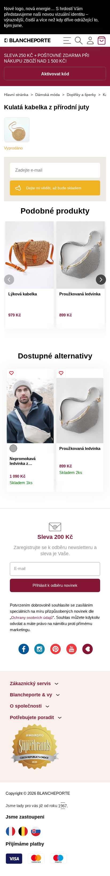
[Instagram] (39, 649)
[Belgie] (24, 831)
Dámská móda (47, 94)
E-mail (19, 568)
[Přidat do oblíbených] (11, 373)
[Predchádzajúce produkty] (9, 279)
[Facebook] (23, 649)
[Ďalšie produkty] (101, 279)
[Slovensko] (37, 831)
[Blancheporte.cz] (27, 40)
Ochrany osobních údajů (32, 617)
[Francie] (12, 831)
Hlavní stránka (16, 94)
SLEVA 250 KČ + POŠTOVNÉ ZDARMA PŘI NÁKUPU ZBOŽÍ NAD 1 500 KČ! (46, 58)
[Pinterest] (55, 649)
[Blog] (87, 649)
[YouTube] (71, 649)
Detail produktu (47, 485)
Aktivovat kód (55, 73)
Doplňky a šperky (81, 94)
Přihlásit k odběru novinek (55, 585)
